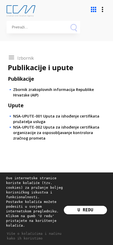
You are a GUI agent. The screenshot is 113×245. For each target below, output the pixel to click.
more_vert (102, 9)
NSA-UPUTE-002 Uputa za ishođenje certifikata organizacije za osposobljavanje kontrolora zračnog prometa (56, 133)
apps (93, 9)
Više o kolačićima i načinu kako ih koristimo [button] (34, 236)
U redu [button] (85, 209)
